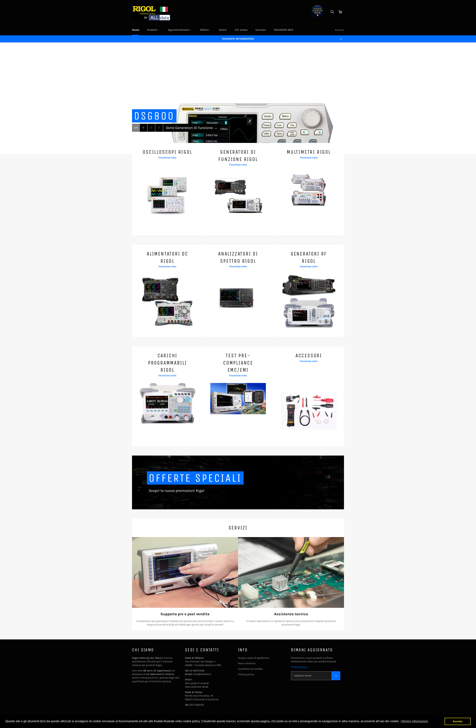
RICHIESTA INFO (283, 29)
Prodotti (152, 29)
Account (339, 29)
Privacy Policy (299, 667)
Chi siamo (241, 29)
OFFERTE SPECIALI (195, 478)
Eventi (223, 29)
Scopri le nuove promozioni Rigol (176, 490)
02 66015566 (196, 670)
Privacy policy (246, 674)
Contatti (260, 29)
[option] (238, 98)
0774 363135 (196, 704)
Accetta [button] (457, 721)
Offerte (204, 29)
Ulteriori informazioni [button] (414, 721)
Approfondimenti (179, 29)
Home (135, 29)
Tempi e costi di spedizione (253, 658)
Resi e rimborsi (246, 663)
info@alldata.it (202, 674)
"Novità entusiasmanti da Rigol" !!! (197, 128)
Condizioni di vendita (250, 668)
